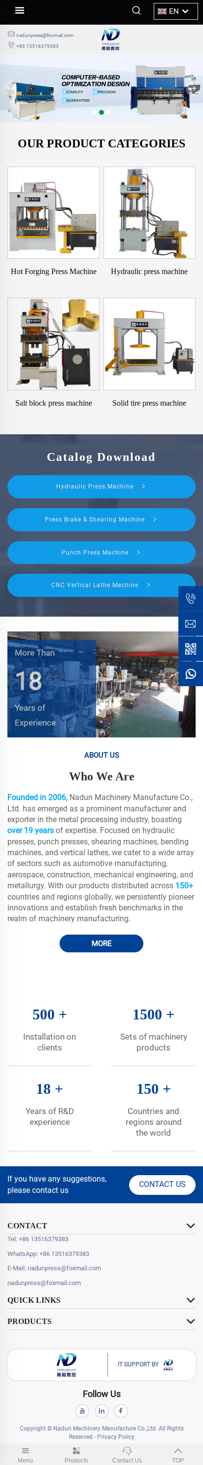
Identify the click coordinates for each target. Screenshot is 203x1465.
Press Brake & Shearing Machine (96, 519)
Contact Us (127, 1460)
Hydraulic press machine (149, 271)
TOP (178, 1460)
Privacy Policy (116, 1436)
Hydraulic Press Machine (95, 486)
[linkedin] (102, 1411)
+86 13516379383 (37, 46)
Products (76, 1460)
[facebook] (121, 1411)
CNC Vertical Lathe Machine (95, 585)
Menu (25, 1460)
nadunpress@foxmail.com (45, 35)
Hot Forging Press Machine (54, 271)
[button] (94, 112)
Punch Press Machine (96, 552)
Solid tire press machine (149, 403)
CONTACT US (162, 1184)
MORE (102, 943)
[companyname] (149, 39)
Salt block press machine (53, 403)
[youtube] (82, 1411)
